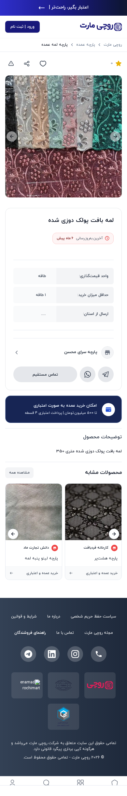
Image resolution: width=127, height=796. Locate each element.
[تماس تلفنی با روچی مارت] (98, 654)
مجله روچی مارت (98, 632)
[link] (54, 45)
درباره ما (53, 616)
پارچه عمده (85, 44)
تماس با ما (65, 632)
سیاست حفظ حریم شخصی (93, 616)
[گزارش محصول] (11, 64)
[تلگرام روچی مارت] (28, 654)
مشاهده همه (19, 472)
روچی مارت (113, 44)
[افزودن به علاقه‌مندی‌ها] (42, 63)
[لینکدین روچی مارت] (52, 654)
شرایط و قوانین (24, 616)
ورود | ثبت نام (22, 26)
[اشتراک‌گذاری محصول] (27, 64)
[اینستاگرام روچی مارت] (75, 654)
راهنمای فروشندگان (30, 632)
